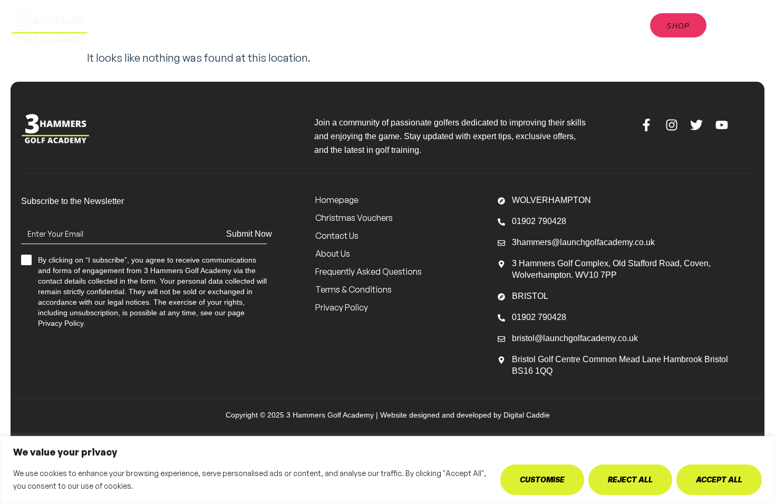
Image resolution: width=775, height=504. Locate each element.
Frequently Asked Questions (368, 271)
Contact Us (369, 30)
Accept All (719, 479)
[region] (387, 470)
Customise (542, 479)
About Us (482, 19)
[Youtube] (721, 124)
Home (228, 19)
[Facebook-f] (646, 124)
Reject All (630, 479)
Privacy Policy (341, 307)
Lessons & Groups (387, 19)
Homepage (337, 200)
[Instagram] (671, 124)
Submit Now (249, 233)
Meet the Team (293, 19)
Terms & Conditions (353, 289)
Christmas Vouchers (354, 217)
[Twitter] (696, 124)
